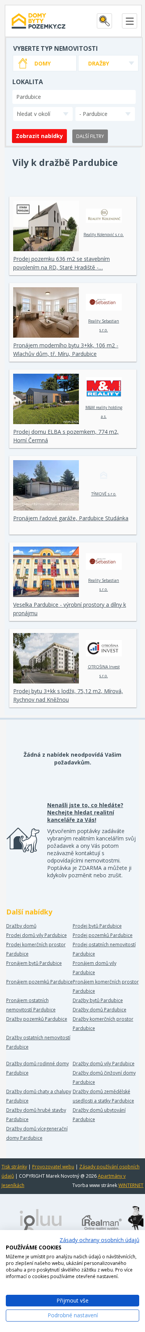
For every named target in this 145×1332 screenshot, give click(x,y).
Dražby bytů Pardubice (98, 1000)
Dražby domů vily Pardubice (104, 1063)
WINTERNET (130, 1185)
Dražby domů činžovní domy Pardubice (104, 1077)
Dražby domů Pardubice (99, 1009)
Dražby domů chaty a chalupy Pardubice (38, 1096)
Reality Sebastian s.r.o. (103, 325)
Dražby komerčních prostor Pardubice (103, 1024)
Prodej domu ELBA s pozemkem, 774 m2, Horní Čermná (66, 436)
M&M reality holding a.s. (103, 412)
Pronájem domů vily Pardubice (94, 968)
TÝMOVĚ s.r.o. (103, 494)
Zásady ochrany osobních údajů (99, 1240)
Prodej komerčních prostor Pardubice (36, 949)
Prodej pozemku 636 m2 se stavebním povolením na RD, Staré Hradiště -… (61, 263)
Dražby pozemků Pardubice (36, 1019)
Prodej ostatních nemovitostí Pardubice (104, 949)
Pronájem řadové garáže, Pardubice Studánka (70, 518)
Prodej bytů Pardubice (97, 926)
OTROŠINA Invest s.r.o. (104, 671)
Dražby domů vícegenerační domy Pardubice (37, 1133)
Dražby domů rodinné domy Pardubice (37, 1068)
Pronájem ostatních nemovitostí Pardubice (31, 1005)
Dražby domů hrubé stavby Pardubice (36, 1115)
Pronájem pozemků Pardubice (39, 981)
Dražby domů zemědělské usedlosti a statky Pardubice (103, 1096)
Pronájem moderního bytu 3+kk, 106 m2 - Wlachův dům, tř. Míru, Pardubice (65, 349)
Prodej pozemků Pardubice (103, 935)
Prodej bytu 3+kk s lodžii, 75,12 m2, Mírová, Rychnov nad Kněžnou (68, 695)
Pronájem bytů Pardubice (34, 963)
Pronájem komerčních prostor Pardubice (106, 986)
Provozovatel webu (53, 1166)
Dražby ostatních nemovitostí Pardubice (38, 1042)
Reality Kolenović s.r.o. (104, 234)
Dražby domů (21, 926)
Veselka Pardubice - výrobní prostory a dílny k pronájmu (69, 609)
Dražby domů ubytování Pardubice (99, 1115)
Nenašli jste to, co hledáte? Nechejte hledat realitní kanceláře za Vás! (85, 812)
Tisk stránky (14, 1166)
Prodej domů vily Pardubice (36, 935)
